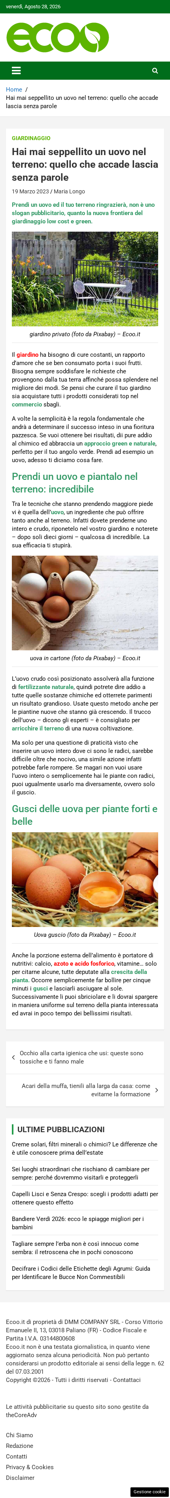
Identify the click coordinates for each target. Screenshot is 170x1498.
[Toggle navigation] (16, 71)
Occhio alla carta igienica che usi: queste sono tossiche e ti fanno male (82, 1057)
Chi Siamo (19, 1435)
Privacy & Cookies (30, 1467)
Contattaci (127, 1380)
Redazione (19, 1445)
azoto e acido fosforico (84, 963)
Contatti (16, 1456)
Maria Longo (69, 191)
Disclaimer (20, 1477)
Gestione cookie (150, 1491)
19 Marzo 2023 (30, 191)
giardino (27, 354)
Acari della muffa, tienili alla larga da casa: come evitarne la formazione (86, 1090)
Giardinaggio (31, 138)
